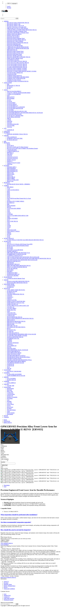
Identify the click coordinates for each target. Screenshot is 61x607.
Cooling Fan (10, 392)
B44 (8, 84)
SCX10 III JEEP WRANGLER (15, 108)
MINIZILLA (10, 152)
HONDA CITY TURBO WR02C (15, 201)
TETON (9, 347)
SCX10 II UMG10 (12, 104)
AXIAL (6, 90)
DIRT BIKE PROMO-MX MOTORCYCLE (18, 252)
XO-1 (8, 367)
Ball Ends (9, 390)
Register (9, 7)
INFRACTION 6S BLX (13, 35)
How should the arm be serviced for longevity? (16, 530)
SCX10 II (9, 101)
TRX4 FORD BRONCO (13, 351)
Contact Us (6, 597)
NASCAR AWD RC (12, 268)
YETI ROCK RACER (13, 124)
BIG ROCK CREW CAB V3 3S (15, 25)
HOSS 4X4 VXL (11, 310)
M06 (8, 204)
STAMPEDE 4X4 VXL (13, 338)
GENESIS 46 (10, 130)
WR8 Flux (9, 164)
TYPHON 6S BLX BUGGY (14, 75)
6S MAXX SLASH (12, 291)
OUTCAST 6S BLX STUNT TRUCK (17, 64)
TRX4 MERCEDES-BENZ (14, 352)
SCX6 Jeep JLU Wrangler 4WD (15, 115)
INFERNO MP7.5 (11, 167)
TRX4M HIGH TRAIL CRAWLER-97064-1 (18, 357)
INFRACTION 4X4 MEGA (14, 34)
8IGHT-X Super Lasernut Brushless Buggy (18, 245)
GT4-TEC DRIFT (11, 308)
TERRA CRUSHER (12, 218)
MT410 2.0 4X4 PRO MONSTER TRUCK (18, 281)
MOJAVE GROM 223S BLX (14, 55)
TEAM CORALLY (9, 238)
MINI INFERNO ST (12, 171)
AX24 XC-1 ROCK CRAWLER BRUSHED (18, 92)
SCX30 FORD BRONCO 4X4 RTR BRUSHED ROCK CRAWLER (25, 112)
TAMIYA (6, 185)
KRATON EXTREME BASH (15, 45)
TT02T (9, 227)
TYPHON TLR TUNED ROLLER (16, 78)
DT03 (8, 195)
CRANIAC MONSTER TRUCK (15, 294)
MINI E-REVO (11, 320)
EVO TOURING (11, 378)
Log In (8, 6)
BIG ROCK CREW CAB (13, 24)
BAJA (8, 144)
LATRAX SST (11, 315)
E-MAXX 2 (10, 297)
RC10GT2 (9, 87)
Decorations (10, 414)
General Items (7, 387)
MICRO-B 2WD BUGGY (14, 261)
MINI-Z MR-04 (11, 177)
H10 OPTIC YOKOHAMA (14, 371)
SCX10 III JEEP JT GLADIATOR (16, 107)
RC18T (9, 88)
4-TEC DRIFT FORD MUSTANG (16, 290)
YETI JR (9, 122)
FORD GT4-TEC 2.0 (12, 304)
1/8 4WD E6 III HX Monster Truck (16, 278)
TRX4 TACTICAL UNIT (13, 354)
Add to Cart (4, 465)
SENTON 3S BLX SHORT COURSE (17, 68)
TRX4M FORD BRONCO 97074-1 (16, 355)
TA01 (8, 210)
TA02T (9, 212)
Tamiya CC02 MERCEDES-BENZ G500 (17, 215)
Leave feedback (5, 544)
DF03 (8, 194)
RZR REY (9, 271)
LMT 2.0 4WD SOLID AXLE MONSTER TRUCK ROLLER (23, 257)
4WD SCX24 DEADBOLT (14, 91)
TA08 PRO (10, 214)
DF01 (8, 191)
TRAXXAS (7, 288)
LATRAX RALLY (12, 314)
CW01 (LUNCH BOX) (13, 190)
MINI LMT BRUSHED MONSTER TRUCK (19, 265)
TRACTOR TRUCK (12, 221)
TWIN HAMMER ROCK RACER (16, 375)
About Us (6, 581)
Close (7, 540)
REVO (9, 328)
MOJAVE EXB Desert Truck (14, 54)
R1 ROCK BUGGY (12, 140)
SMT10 (9, 118)
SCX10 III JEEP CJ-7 (12, 105)
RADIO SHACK (11, 380)
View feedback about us (7, 543)
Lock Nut (9, 402)
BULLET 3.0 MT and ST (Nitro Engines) (17, 147)
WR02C (9, 232)
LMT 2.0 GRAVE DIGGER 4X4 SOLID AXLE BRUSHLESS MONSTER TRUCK (29, 258)
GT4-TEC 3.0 (10, 307)
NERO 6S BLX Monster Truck (15, 58)
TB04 (8, 217)
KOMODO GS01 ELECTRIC (15, 138)
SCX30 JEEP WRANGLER (14, 114)
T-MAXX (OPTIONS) (13, 342)
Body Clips (10, 391)
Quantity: (3, 462)
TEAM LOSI (7, 241)
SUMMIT (9, 340)
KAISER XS (10, 287)
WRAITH (9, 121)
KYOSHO (6, 165)
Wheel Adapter (11, 412)
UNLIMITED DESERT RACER (15, 362)
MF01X (9, 207)
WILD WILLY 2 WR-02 (13, 231)
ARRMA (6, 21)
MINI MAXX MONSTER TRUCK (16, 321)
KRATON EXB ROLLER (14, 44)
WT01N (9, 234)
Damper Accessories (12, 397)
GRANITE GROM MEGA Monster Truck (18, 32)
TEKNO (6, 280)
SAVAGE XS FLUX (12, 158)
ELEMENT (7, 132)
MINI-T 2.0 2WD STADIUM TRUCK (17, 267)
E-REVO (9, 298)
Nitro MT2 (9, 154)
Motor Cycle (10, 181)
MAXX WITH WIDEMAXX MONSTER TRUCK (20, 318)
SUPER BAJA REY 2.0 (13, 274)
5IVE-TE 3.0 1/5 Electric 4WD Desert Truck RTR (19, 244)
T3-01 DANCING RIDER (14, 208)
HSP (5, 141)
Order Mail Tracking (9, 598)
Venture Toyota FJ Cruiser (13, 162)
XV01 (8, 235)
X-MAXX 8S (10, 365)
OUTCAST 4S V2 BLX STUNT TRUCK (18, 62)
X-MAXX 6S (10, 364)
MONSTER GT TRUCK (13, 85)
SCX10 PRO (10, 110)
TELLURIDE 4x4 (11, 345)
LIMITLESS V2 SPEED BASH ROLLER (18, 48)
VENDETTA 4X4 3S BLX (14, 79)
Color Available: (5, 459)
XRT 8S (9, 368)
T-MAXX (9, 341)
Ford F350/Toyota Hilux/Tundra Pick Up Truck (19, 198)
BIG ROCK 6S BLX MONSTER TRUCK (18, 22)
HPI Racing (7, 142)
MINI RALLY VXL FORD (14, 322)
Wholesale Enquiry (8, 599)
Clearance (6, 417)
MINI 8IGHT (10, 262)
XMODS (6, 377)
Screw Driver (10, 404)
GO (17, 18)
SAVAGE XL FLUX (12, 157)
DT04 (8, 197)
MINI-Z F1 (10, 175)
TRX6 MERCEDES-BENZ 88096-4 (16, 361)
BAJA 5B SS (10, 145)
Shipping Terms (8, 584)
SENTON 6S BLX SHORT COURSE (17, 69)
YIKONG (6, 384)
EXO (8, 95)
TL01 (8, 220)
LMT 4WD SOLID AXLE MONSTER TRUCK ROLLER (22, 260)
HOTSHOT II (10, 202)
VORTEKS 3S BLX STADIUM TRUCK (17, 81)
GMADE (6, 135)
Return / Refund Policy (9, 586)
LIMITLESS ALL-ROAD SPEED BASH (18, 47)
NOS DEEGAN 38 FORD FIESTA (16, 327)
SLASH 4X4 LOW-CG (13, 332)
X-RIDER (6, 381)
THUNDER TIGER (9, 284)
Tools (8, 411)
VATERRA (7, 372)
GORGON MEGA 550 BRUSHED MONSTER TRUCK (22, 29)
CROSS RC (7, 131)
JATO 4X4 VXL (11, 312)
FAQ (5, 486)
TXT (8, 228)
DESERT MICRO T (12, 251)
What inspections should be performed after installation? (19, 514)
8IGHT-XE (10, 247)
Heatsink (9, 401)
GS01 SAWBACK (12, 137)
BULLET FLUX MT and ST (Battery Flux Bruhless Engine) (22, 148)
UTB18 (9, 120)
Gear (8, 400)
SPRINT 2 (9, 161)
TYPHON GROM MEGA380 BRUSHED (18, 77)
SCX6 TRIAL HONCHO (13, 117)
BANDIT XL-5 (11, 292)
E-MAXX (9, 295)
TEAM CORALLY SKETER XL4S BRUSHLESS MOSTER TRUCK (25, 240)
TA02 (8, 211)
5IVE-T (9, 242)
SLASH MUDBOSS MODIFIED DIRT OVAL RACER (21, 334)
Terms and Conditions (9, 588)
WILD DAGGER (11, 230)
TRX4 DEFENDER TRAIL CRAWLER (17, 350)
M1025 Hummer (11, 205)
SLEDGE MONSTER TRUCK (15, 337)
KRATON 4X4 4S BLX (13, 37)
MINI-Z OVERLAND (13, 180)
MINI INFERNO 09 (12, 170)
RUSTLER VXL (11, 330)
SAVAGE (9, 155)
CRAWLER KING (12, 150)
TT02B (9, 225)
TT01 (8, 222)
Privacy (6, 587)
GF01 (8, 200)
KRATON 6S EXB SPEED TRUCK (16, 39)
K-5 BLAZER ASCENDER (14, 374)
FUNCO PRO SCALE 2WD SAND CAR (18, 305)
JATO (8, 311)
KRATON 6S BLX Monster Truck (16, 38)
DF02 (8, 192)
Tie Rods (9, 408)
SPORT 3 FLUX (11, 160)
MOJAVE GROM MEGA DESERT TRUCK (18, 57)
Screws (9, 405)
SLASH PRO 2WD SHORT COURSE (17, 335)
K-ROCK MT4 (11, 285)
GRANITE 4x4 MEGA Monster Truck (17, 31)
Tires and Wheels (11, 410)
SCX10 (9, 100)
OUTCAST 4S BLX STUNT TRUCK (17, 61)
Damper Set (10, 395)
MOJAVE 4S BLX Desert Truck (15, 51)
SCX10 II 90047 (11, 102)
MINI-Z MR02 (11, 178)
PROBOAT (7, 182)
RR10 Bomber (10, 98)
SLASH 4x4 (10, 331)
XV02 (8, 237)
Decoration (10, 398)
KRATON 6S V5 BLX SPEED (15, 41)
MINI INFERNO (11, 168)
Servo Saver (10, 407)
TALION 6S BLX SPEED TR (15, 72)
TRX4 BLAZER (11, 348)
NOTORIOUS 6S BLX (13, 59)
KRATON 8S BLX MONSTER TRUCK (17, 42)
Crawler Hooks (11, 394)
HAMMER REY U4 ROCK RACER (16, 254)
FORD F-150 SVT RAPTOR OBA (16, 301)
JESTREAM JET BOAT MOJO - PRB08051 (18, 184)
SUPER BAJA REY (12, 272)
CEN (5, 128)
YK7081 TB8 (10, 385)
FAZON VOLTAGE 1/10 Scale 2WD (16, 27)
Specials (6, 415)
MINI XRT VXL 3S (12, 325)
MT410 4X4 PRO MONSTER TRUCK (17, 282)
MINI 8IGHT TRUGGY (13, 264)
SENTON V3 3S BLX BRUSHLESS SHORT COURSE (21, 71)
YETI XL (9, 127)
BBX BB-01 (10, 187)
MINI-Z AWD (10, 174)
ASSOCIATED (8, 82)
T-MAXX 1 (10, 344)
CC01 (8, 188)
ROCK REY (10, 270)
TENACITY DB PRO (12, 275)
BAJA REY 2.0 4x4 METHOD (15, 250)
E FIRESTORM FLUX (13, 151)
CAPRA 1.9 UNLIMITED (14, 94)
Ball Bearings (10, 388)
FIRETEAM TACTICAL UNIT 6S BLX (17, 28)
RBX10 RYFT (11, 97)
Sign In (3, 540)
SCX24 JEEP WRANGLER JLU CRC (17, 111)
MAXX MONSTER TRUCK (14, 317)
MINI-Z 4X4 (10, 172)
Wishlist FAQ (7, 595)
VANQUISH (7, 370)
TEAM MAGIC (8, 277)
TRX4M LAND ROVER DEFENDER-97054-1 (19, 360)
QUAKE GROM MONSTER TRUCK (17, 67)
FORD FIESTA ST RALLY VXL (15, 302)
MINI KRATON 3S (12, 49)
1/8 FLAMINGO (11, 382)
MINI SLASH (10, 324)
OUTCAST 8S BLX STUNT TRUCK (17, 65)
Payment (6, 583)
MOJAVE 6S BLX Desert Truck (15, 52)
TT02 (8, 224)
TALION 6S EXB (11, 74)
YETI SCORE (10, 125)
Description (7, 485)
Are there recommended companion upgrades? (16, 522)
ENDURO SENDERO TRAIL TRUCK (17, 134)
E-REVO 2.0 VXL (12, 300)
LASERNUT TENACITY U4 (14, 255)
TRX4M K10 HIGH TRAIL (14, 358)
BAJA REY (10, 248)
